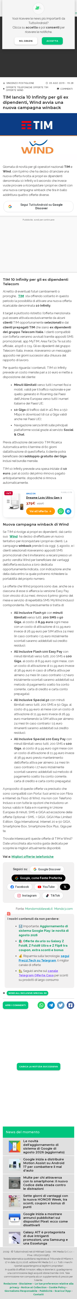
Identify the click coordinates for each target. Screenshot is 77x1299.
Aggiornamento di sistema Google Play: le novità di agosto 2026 (44, 930)
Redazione (10, 1283)
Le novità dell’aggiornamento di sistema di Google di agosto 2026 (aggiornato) (44, 1146)
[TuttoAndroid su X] (65, 887)
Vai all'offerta (39, 511)
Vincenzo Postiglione (20, 83)
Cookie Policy (57, 1287)
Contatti (38, 1294)
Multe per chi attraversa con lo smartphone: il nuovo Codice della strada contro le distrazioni (45, 1183)
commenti (66, 88)
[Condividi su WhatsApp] (61, 511)
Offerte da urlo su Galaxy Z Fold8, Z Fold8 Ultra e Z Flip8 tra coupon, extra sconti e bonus (43, 945)
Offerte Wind (14, 90)
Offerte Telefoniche (19, 87)
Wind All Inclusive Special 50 (27, 993)
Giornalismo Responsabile (20, 1291)
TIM (21, 296)
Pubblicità (46, 1291)
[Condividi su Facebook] (70, 1005)
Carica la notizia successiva (38, 1066)
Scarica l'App (63, 1291)
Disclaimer (26, 1283)
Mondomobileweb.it (39, 909)
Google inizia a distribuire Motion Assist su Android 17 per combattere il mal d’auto (43, 1164)
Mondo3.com (63, 909)
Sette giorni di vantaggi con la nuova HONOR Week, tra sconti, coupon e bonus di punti (45, 1201)
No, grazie (26, 41)
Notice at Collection (34, 1287)
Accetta (52, 41)
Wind (14, 536)
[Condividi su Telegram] (68, 511)
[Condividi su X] (60, 1005)
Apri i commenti (15, 1005)
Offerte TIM (40, 87)
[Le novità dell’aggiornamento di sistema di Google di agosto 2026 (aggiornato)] (14, 1146)
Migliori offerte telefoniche (33, 856)
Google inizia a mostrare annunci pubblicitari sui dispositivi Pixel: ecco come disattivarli (45, 1219)
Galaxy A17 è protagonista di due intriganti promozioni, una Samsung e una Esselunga (45, 1237)
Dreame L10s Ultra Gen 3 (44, 497)
